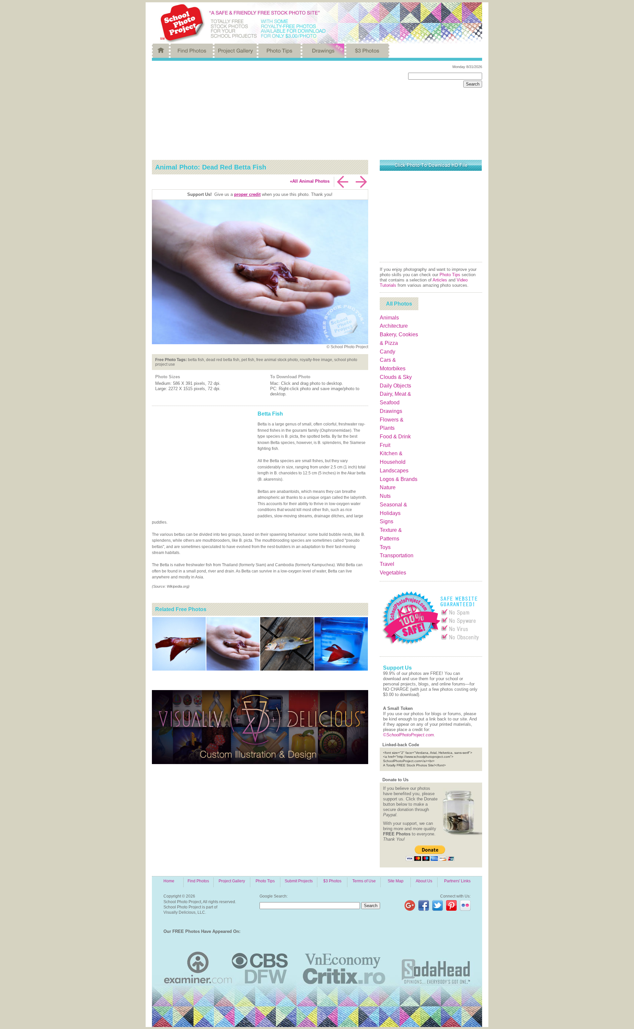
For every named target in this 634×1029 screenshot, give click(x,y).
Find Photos (198, 881)
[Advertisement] (275, 110)
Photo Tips (450, 274)
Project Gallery (232, 881)
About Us (424, 881)
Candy (387, 351)
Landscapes (394, 470)
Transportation (396, 555)
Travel (387, 564)
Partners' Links (457, 881)
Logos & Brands (398, 479)
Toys (385, 547)
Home (168, 881)
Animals (389, 317)
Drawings (391, 411)
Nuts (385, 496)
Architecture (394, 326)
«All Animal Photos (310, 181)
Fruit (385, 445)
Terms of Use (364, 881)
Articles (440, 279)
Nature (388, 487)
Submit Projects (299, 881)
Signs (386, 521)
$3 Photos (332, 881)
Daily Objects (395, 385)
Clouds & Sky (396, 377)
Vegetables (393, 572)
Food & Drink (395, 436)
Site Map (396, 881)
